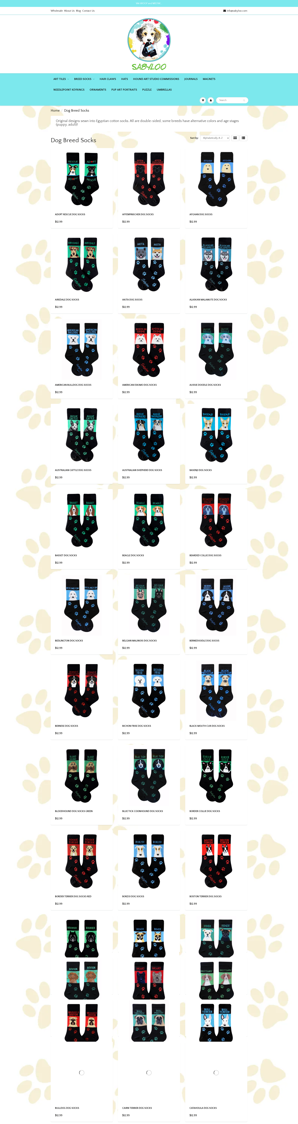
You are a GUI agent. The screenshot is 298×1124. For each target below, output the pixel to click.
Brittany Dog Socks (202, 1067)
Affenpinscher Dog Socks (138, 214)
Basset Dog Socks (66, 555)
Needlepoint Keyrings (69, 89)
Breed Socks (82, 79)
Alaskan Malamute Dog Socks (208, 299)
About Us (69, 10)
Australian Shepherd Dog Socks (142, 470)
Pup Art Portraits (124, 89)
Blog (78, 10)
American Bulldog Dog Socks (73, 385)
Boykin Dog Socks (66, 1067)
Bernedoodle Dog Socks (204, 640)
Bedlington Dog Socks (69, 640)
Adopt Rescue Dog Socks (70, 214)
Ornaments (98, 89)
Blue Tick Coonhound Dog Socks (142, 811)
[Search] (244, 100)
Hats (124, 79)
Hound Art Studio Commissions (156, 79)
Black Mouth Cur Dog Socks (207, 726)
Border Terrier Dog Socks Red (73, 896)
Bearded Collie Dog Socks (205, 555)
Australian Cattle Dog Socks (73, 470)
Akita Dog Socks (132, 299)
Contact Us (88, 10)
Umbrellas (164, 89)
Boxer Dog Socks (132, 981)
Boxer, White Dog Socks (204, 981)
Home (55, 111)
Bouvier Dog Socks (66, 981)
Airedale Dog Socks (67, 299)
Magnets (209, 79)
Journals (191, 79)
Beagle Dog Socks (133, 555)
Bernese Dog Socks (66, 726)
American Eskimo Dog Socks (139, 385)
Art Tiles (59, 79)
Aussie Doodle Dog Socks (205, 385)
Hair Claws (108, 79)
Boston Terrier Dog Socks (206, 896)
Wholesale (57, 10)
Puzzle (147, 89)
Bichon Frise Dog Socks (136, 726)
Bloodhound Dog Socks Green (74, 811)
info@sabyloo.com (237, 10)
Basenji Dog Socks (201, 470)
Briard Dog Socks (133, 1067)
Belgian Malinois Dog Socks (139, 640)
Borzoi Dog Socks (133, 896)
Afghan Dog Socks (201, 214)
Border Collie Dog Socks (205, 811)
